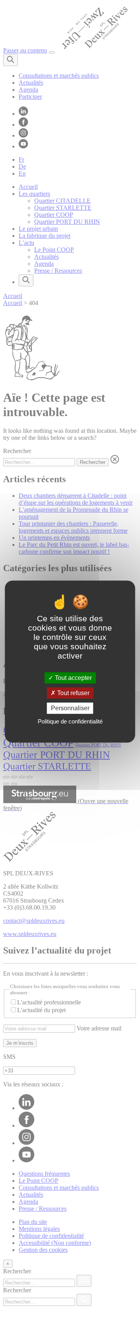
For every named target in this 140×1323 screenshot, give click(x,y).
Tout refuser (72, 693)
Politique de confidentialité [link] (70, 721)
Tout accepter (72, 678)
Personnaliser (70, 708)
